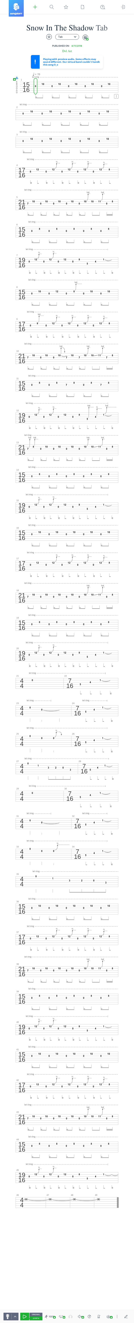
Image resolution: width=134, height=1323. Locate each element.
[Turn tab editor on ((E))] (126, 1316)
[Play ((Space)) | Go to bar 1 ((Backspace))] (24, 1316)
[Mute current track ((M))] (80, 1316)
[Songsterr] (16, 8)
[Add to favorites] (49, 37)
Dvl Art (67, 51)
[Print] (85, 37)
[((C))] (89, 1316)
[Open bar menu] (116, 96)
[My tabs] (66, 7)
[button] (16, 78)
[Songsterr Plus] (35, 7)
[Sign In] (123, 7)
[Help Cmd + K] (102, 7)
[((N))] (99, 1316)
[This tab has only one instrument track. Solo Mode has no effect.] (70, 1316)
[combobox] (67, 37)
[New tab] (82, 7)
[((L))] (61, 1316)
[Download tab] (108, 1316)
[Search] (51, 7)
